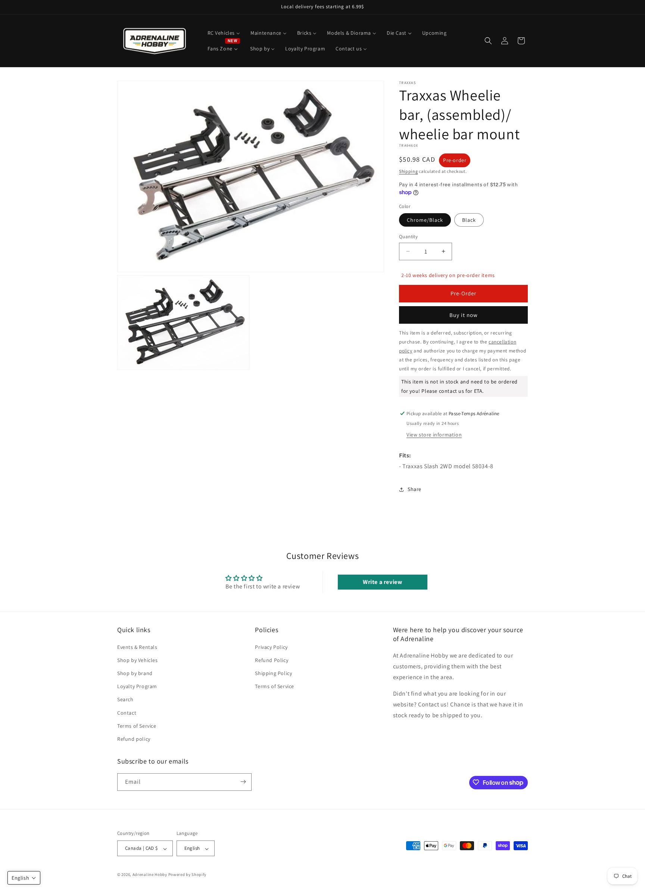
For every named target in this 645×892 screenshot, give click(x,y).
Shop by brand (135, 673)
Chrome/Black (425, 220)
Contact (126, 712)
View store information (434, 434)
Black (469, 220)
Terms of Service (136, 725)
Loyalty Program (137, 686)
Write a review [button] (382, 582)
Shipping (408, 171)
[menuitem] (224, 33)
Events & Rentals (137, 646)
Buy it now (463, 314)
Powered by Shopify (187, 874)
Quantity (408, 236)
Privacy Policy (271, 646)
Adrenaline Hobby (150, 874)
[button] (488, 40)
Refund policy (133, 739)
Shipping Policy (273, 673)
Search (125, 699)
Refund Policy (271, 659)
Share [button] (414, 489)
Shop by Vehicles (137, 659)
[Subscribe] (243, 781)
